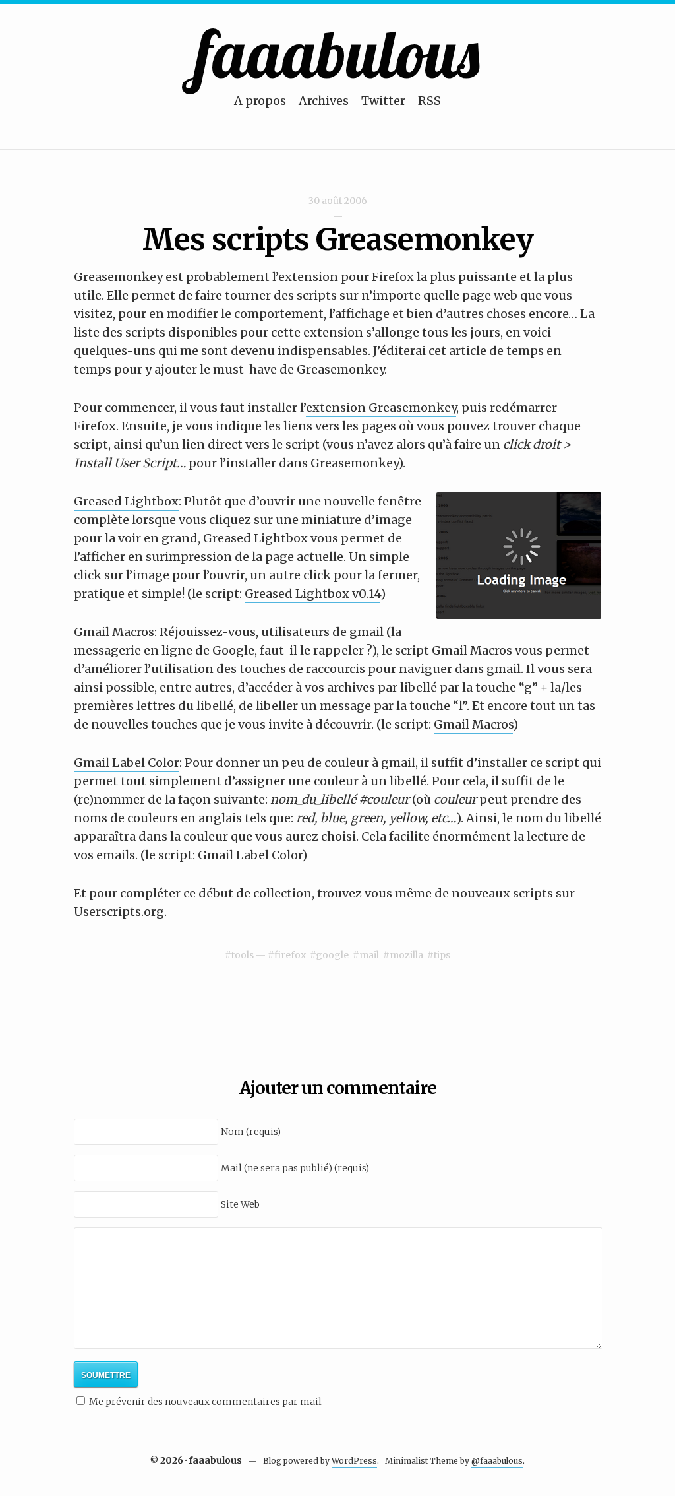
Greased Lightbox (126, 501)
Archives (324, 100)
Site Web (240, 1204)
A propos (260, 100)
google (332, 955)
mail (369, 955)
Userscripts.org (119, 911)
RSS (429, 100)
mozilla (406, 955)
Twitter (383, 100)
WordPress (354, 1461)
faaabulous (338, 53)
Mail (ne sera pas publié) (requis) (295, 1168)
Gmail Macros (114, 631)
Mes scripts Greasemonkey (337, 239)
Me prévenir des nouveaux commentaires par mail (205, 1402)
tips (442, 955)
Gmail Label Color (126, 762)
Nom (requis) (251, 1132)
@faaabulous (497, 1461)
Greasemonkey (118, 276)
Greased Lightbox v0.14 (312, 593)
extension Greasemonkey (381, 407)
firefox (290, 955)
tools (242, 955)
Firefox (393, 276)
